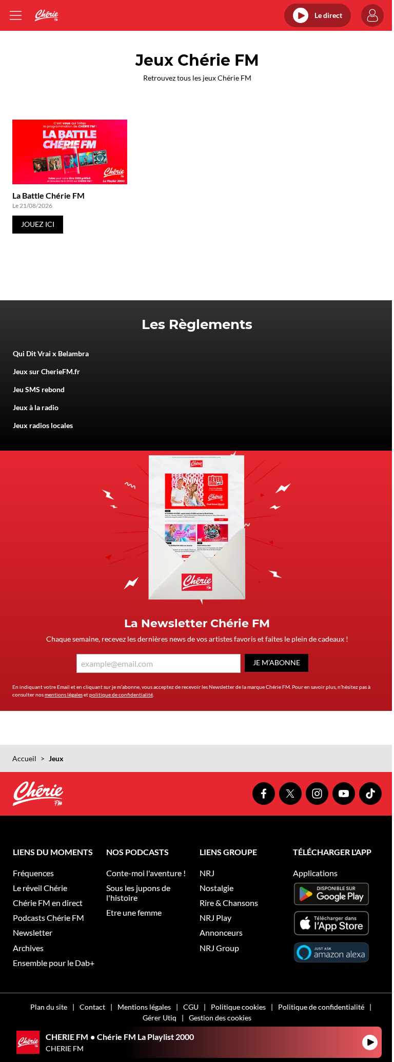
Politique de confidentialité (321, 1006)
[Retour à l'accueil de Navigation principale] (46, 15)
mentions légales (64, 694)
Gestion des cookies (220, 1017)
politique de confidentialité (121, 694)
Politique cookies (238, 1006)
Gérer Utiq (159, 1017)
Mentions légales (144, 1006)
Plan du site (48, 1006)
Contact (92, 1006)
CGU (191, 1006)
